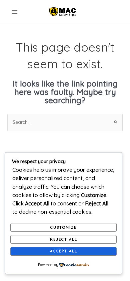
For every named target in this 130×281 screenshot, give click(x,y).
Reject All (63, 239)
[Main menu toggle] (14, 12)
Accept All (63, 251)
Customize (63, 227)
